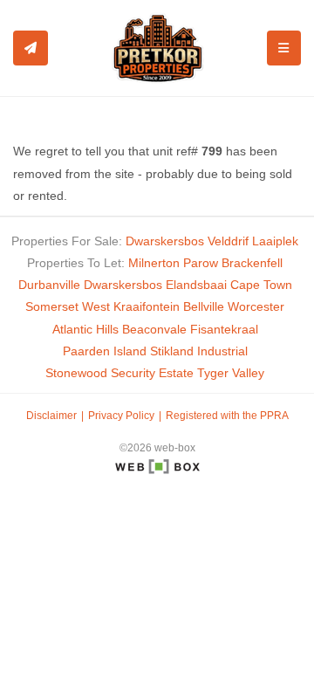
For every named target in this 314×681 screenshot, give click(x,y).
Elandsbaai (196, 285)
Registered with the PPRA (227, 415)
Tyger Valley (230, 373)
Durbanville (49, 285)
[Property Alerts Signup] (30, 48)
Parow (200, 263)
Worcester (256, 306)
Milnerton (154, 263)
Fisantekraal (224, 329)
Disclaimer (51, 415)
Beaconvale (154, 329)
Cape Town (261, 285)
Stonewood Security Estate (119, 373)
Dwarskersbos (165, 241)
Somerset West (67, 306)
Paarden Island (105, 351)
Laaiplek (275, 241)
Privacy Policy (121, 415)
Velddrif (228, 241)
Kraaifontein (146, 306)
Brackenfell (252, 263)
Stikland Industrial (199, 351)
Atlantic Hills (85, 329)
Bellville (203, 306)
